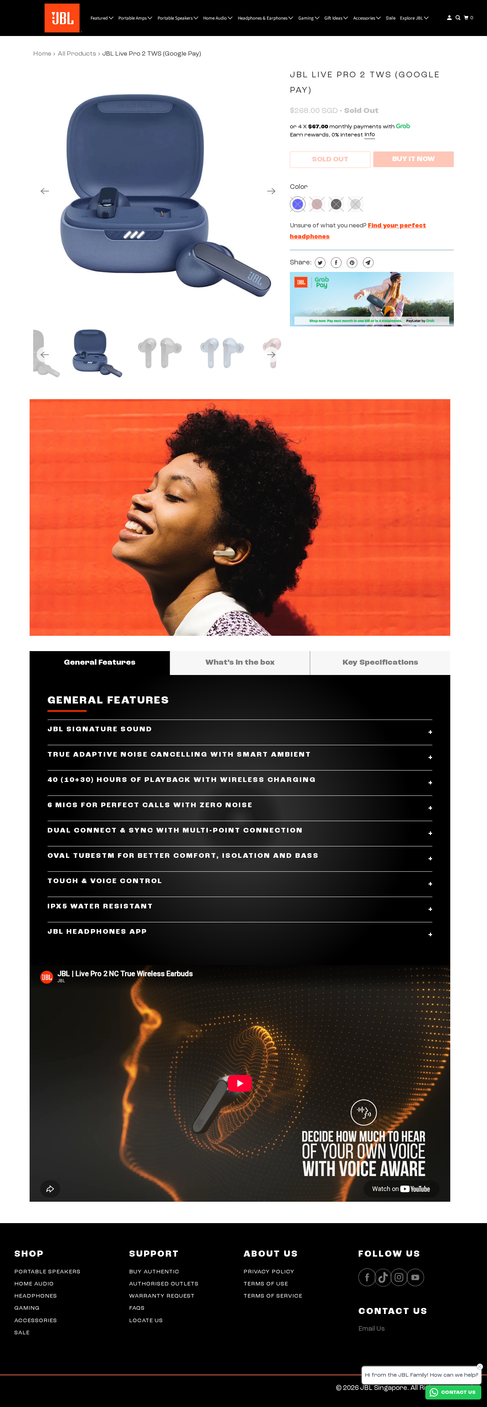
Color (299, 187)
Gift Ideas (333, 18)
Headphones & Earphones (263, 18)
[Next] (271, 191)
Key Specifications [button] (380, 662)
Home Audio (215, 18)
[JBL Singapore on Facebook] (369, 1277)
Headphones (35, 1296)
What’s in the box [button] (240, 662)
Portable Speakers (176, 18)
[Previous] (44, 191)
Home (42, 54)
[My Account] (450, 18)
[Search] (458, 18)
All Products (77, 54)
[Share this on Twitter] (319, 262)
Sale (391, 18)
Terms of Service (273, 1296)
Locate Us (146, 1321)
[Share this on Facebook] (335, 262)
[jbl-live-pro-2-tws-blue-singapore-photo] (158, 191)
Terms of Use (266, 1284)
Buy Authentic (154, 1272)
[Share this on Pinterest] (351, 262)
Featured (100, 18)
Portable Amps (133, 18)
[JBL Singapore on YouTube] (417, 1277)
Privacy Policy (269, 1272)
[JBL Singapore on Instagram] (401, 1277)
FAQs (137, 1308)
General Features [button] (99, 662)
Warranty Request (162, 1296)
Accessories (364, 18)
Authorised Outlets (164, 1284)
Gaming (306, 18)
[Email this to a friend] (367, 262)
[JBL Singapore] (46, 18)
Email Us (371, 1329)
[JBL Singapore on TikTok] (385, 1278)
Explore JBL (412, 18)
